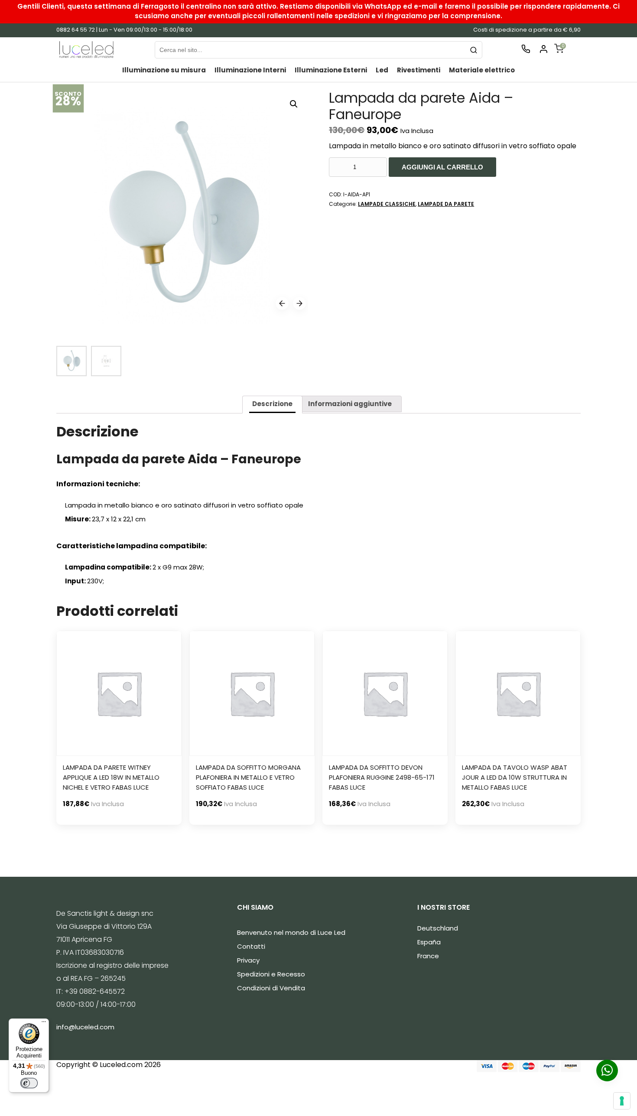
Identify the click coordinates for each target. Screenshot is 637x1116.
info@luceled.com (85, 1026)
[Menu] (44, 1023)
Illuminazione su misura (164, 70)
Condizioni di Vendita (271, 987)
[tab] (272, 404)
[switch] (29, 1083)
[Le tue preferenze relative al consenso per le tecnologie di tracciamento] (622, 1101)
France (428, 955)
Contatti (251, 946)
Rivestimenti (418, 70)
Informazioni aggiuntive (350, 403)
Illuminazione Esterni (331, 70)
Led (382, 70)
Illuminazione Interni (250, 70)
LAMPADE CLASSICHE (387, 204)
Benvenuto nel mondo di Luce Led (291, 932)
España (429, 942)
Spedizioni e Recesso (271, 974)
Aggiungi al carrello (442, 167)
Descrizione (272, 403)
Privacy (248, 960)
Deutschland (437, 928)
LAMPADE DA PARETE (446, 204)
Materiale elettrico (482, 70)
